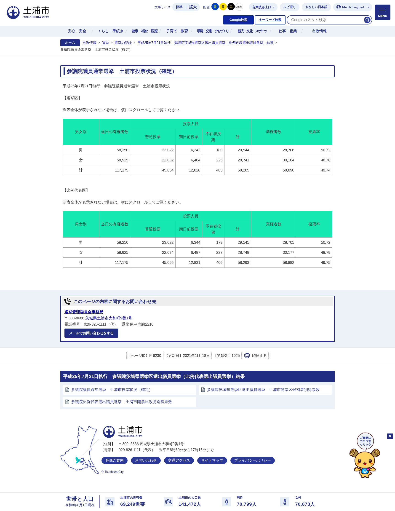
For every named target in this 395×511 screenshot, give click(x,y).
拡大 (193, 7)
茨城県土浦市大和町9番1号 (108, 318)
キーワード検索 (270, 19)
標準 (179, 7)
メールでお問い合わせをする (91, 333)
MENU (382, 12)
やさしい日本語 (316, 7)
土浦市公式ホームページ (28, 12)
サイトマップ (212, 460)
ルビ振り (289, 7)
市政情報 (89, 43)
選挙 (105, 43)
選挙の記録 (123, 43)
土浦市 (122, 432)
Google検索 (238, 19)
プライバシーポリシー (252, 460)
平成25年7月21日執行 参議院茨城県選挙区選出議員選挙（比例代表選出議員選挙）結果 (205, 43)
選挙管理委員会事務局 (83, 312)
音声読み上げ (261, 7)
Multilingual (353, 7)
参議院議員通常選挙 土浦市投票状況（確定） (112, 390)
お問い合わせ (146, 460)
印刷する (259, 356)
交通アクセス (179, 460)
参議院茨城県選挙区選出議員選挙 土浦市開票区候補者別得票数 (263, 390)
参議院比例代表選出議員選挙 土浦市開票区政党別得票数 (121, 402)
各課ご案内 (114, 460)
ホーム (70, 43)
